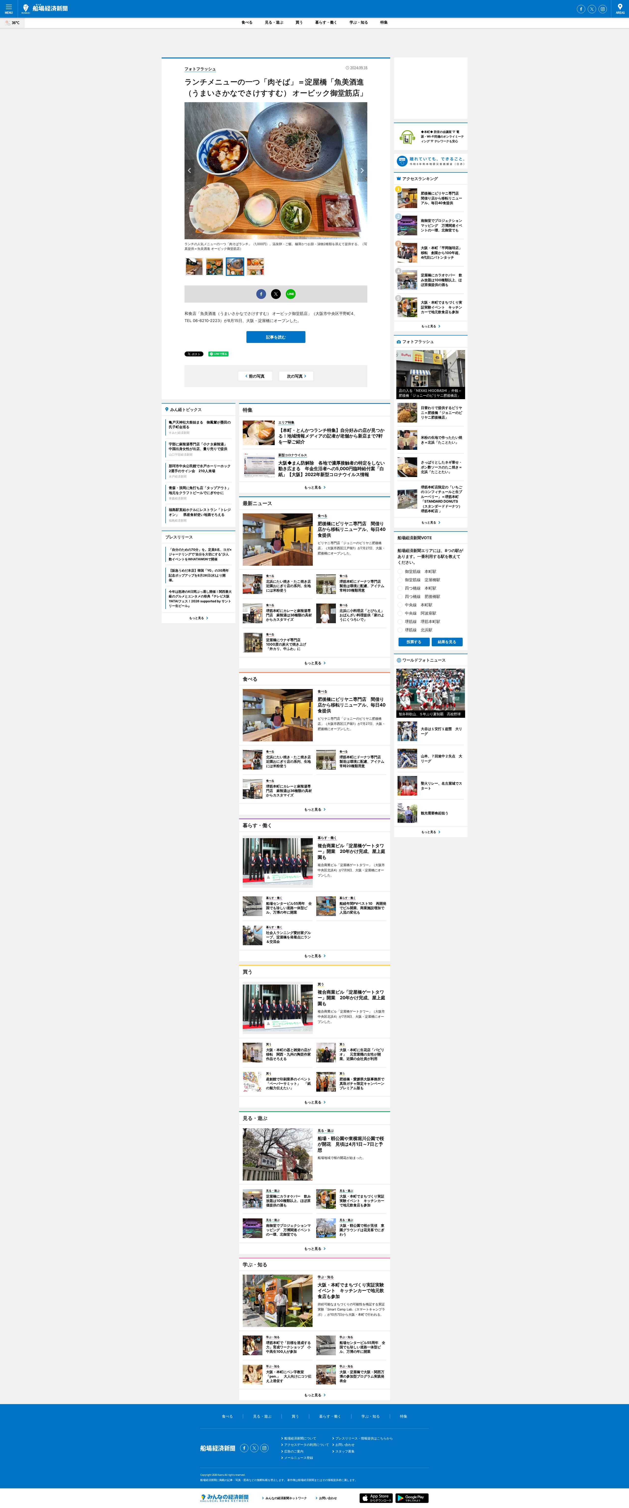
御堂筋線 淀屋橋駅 (422, 580)
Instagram (603, 9)
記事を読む (276, 337)
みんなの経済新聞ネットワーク (224, 1498)
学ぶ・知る (359, 22)
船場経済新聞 (45, 9)
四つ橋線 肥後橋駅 (422, 596)
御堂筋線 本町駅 (420, 571)
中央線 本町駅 (418, 605)
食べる (247, 22)
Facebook (581, 9)
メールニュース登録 (298, 1458)
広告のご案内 (293, 1451)
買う (299, 22)
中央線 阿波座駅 (420, 613)
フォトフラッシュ (200, 68)
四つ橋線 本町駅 (420, 588)
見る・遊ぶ (274, 22)
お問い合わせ (345, 1445)
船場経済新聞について (300, 1438)
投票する (414, 642)
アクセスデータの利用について (306, 1445)
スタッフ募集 (345, 1451)
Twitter (592, 9)
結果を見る (447, 642)
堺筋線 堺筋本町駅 (422, 621)
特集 (384, 22)
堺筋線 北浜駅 (418, 630)
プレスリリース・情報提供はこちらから (364, 1438)
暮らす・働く (326, 22)
